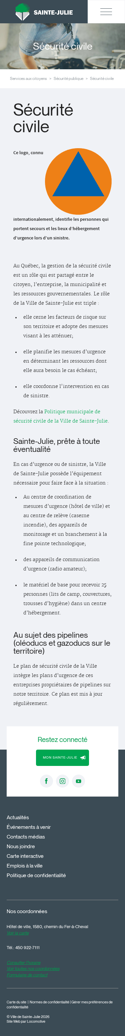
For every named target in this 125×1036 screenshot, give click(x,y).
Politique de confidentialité (36, 875)
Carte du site (16, 1002)
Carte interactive (25, 856)
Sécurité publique (68, 78)
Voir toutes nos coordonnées (33, 968)
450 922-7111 (27, 947)
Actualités (18, 817)
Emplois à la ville (25, 866)
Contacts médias (26, 837)
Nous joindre (21, 846)
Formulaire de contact (27, 974)
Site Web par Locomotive (26, 1021)
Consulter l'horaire (23, 962)
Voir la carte (18, 932)
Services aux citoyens (28, 78)
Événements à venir (29, 827)
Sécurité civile (102, 78)
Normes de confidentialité (49, 1002)
